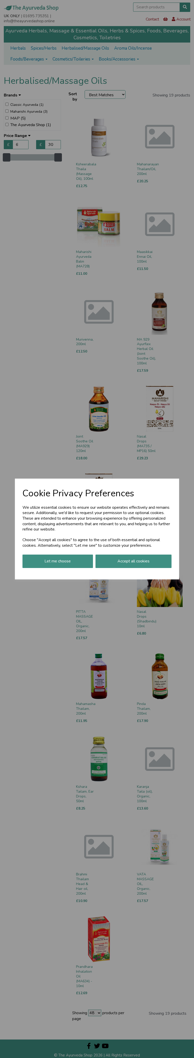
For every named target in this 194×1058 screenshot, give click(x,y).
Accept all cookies (133, 561)
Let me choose (57, 561)
